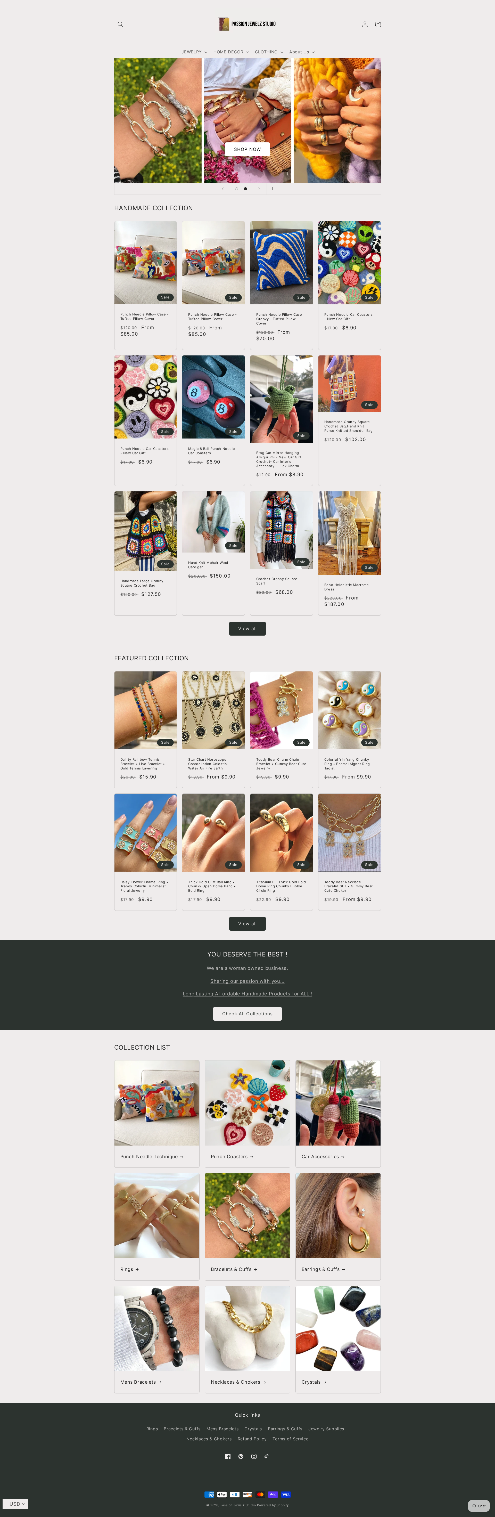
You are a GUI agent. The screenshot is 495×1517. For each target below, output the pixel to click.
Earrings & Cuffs (321, 1269)
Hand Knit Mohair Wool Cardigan (208, 565)
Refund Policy (252, 1438)
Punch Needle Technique (149, 1156)
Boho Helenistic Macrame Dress (346, 587)
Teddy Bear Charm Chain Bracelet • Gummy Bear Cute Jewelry (281, 763)
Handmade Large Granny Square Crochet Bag (142, 583)
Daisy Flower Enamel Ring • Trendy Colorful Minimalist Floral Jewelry (144, 886)
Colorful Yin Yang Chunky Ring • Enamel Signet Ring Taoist (347, 763)
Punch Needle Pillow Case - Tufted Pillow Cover (144, 316)
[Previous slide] (222, 188)
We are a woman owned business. (247, 968)
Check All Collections (247, 1013)
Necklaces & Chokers (235, 1382)
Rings (126, 1269)
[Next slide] (259, 188)
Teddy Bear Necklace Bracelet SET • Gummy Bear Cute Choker (348, 886)
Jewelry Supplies (326, 1428)
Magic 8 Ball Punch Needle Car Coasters (211, 451)
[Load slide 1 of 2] (236, 188)
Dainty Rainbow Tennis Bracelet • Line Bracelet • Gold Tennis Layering (142, 763)
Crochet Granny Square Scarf (277, 581)
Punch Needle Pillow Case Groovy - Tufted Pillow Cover (279, 318)
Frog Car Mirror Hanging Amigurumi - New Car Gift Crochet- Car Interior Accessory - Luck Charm (278, 459)
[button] (120, 24)
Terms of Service (290, 1438)
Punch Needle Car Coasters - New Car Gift (348, 316)
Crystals (311, 1382)
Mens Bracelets (138, 1382)
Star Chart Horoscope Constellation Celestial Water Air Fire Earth (208, 763)
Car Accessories (320, 1156)
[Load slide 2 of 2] (245, 188)
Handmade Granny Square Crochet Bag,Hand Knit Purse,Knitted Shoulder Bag (348, 426)
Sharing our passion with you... (247, 981)
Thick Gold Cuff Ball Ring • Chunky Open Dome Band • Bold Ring (212, 886)
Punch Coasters (229, 1156)
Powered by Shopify (273, 1505)
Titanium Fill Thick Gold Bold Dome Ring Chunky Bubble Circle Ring (281, 886)
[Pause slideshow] (272, 188)
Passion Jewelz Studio (238, 1505)
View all (247, 628)
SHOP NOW (247, 149)
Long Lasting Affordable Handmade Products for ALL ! (247, 993)
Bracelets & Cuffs (231, 1269)
